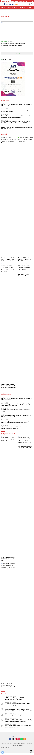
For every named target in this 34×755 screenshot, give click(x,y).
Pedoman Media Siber (17, 745)
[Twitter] (13, 739)
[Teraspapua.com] (12, 4)
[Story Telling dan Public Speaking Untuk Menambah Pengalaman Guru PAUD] (17, 30)
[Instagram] (18, 739)
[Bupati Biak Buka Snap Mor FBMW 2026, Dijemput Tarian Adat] (8, 496)
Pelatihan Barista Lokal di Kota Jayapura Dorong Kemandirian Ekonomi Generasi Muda (24, 274)
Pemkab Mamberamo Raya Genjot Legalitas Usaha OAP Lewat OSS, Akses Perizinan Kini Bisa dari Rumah (8, 386)
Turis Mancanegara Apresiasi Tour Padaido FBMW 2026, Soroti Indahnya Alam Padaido (25, 448)
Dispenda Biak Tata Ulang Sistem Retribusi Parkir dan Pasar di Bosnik (24, 259)
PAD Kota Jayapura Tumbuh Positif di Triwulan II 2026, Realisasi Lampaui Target (8, 259)
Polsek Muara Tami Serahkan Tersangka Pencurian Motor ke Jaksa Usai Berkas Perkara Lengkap (16, 416)
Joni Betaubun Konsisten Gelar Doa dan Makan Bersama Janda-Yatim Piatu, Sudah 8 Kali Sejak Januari (16, 116)
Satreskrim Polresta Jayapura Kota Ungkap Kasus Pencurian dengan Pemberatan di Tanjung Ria (16, 427)
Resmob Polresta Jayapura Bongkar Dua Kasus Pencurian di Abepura (15, 410)
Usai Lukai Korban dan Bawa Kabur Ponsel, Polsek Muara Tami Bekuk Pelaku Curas (16, 105)
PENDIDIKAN (4, 41)
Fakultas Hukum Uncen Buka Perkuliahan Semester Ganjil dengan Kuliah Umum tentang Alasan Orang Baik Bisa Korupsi (18, 710)
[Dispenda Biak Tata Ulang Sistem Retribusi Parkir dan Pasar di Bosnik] (25, 196)
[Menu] (2, 4)
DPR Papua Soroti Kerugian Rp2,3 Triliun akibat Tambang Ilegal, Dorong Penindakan (17, 698)
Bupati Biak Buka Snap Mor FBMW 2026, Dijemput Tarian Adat (8, 559)
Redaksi (23, 743)
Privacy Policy (16, 743)
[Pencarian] (32, 4)
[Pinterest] (15, 739)
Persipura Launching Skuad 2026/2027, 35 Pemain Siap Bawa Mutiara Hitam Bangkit (16, 110)
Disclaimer (29, 743)
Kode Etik (9, 743)
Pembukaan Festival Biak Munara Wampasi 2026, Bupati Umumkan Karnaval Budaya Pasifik (8, 685)
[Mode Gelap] (29, 4)
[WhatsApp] (21, 739)
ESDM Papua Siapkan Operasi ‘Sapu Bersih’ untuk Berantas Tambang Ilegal (17, 704)
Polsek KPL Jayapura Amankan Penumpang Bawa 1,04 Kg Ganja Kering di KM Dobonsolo (15, 404)
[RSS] (24, 739)
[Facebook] (10, 739)
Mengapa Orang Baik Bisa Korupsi (13, 715)
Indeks (4, 743)
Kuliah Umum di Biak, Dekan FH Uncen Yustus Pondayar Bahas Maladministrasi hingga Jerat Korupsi (19, 720)
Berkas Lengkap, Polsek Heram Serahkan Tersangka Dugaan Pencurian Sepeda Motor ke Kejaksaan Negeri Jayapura (15, 421)
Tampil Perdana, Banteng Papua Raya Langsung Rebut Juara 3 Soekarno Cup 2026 (16, 128)
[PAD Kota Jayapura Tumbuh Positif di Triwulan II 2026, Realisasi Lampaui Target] (8, 196)
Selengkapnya (17, 53)
